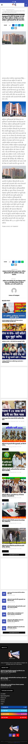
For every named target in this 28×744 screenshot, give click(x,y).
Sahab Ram (5, 446)
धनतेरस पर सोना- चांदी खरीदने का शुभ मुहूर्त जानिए (13, 341)
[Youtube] (17, 735)
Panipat (16, 14)
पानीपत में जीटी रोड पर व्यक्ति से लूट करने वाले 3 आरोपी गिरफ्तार (12, 361)
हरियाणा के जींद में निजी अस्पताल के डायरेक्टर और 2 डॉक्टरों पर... (13, 520)
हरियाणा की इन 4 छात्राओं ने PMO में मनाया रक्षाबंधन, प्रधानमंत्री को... (13, 495)
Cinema (2, 701)
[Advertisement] (14, 62)
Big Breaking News (5, 14)
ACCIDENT (3, 694)
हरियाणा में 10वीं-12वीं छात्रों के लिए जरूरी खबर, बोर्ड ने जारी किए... (13, 469)
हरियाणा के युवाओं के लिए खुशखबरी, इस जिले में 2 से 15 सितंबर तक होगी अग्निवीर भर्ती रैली (13, 671)
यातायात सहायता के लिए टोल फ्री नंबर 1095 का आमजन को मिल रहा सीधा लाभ (12, 321)
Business (3, 699)
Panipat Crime (21, 14)
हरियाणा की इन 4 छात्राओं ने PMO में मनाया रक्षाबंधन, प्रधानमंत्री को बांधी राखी (12, 685)
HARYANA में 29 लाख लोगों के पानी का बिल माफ (13, 419)
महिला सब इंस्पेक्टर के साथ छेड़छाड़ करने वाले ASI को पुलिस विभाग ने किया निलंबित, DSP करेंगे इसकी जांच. (14, 282)
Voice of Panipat (6, 22)
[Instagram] (14, 735)
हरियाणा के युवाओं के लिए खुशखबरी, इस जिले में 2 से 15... (14, 444)
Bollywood (3, 697)
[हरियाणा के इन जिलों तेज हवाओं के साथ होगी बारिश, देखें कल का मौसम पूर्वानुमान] (14, 536)
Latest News (12, 14)
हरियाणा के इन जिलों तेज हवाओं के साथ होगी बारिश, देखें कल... (13, 546)
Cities (2, 703)
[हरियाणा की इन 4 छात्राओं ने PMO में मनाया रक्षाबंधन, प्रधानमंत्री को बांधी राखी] (14, 485)
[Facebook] (10, 735)
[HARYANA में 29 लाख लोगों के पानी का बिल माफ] (14, 409)
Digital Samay (17, 742)
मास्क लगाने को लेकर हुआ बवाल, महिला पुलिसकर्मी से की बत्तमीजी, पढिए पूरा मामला (14, 272)
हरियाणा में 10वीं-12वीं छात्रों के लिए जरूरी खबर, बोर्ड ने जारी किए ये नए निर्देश (13, 678)
